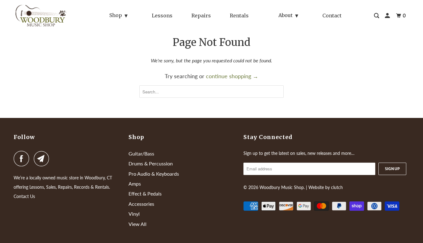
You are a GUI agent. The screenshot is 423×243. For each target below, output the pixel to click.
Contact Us (24, 196)
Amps (135, 184)
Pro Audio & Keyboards (154, 174)
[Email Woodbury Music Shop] (43, 158)
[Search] (377, 15)
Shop (115, 15)
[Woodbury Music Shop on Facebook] (23, 158)
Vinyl (134, 214)
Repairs (201, 15)
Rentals (239, 15)
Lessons (162, 15)
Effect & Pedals (145, 193)
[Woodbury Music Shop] (44, 15)
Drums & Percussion (151, 163)
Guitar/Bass (141, 153)
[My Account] (388, 15)
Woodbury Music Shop (281, 187)
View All (137, 224)
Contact (332, 15)
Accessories (141, 204)
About (285, 15)
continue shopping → (232, 76)
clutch (337, 187)
